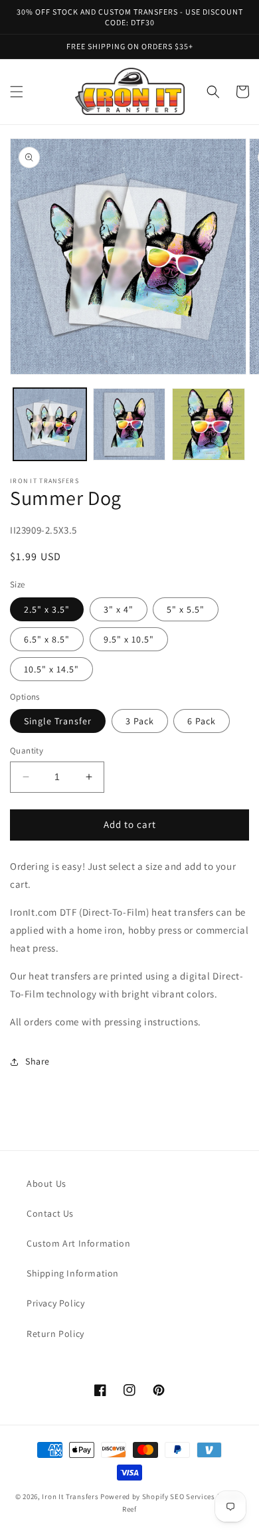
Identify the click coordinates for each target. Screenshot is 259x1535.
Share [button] (37, 1061)
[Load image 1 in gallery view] (49, 424)
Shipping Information (73, 1273)
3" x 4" (118, 609)
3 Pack (140, 721)
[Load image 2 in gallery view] (129, 424)
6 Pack (201, 721)
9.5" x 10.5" (129, 639)
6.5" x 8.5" (47, 639)
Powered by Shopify (134, 1496)
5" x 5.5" (186, 609)
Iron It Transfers (70, 1496)
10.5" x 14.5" (51, 669)
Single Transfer (58, 721)
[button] (16, 91)
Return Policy (55, 1334)
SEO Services (192, 1496)
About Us (46, 1183)
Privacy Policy (55, 1303)
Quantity (26, 750)
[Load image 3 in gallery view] (208, 424)
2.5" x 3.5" (47, 609)
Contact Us (50, 1213)
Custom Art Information (78, 1243)
